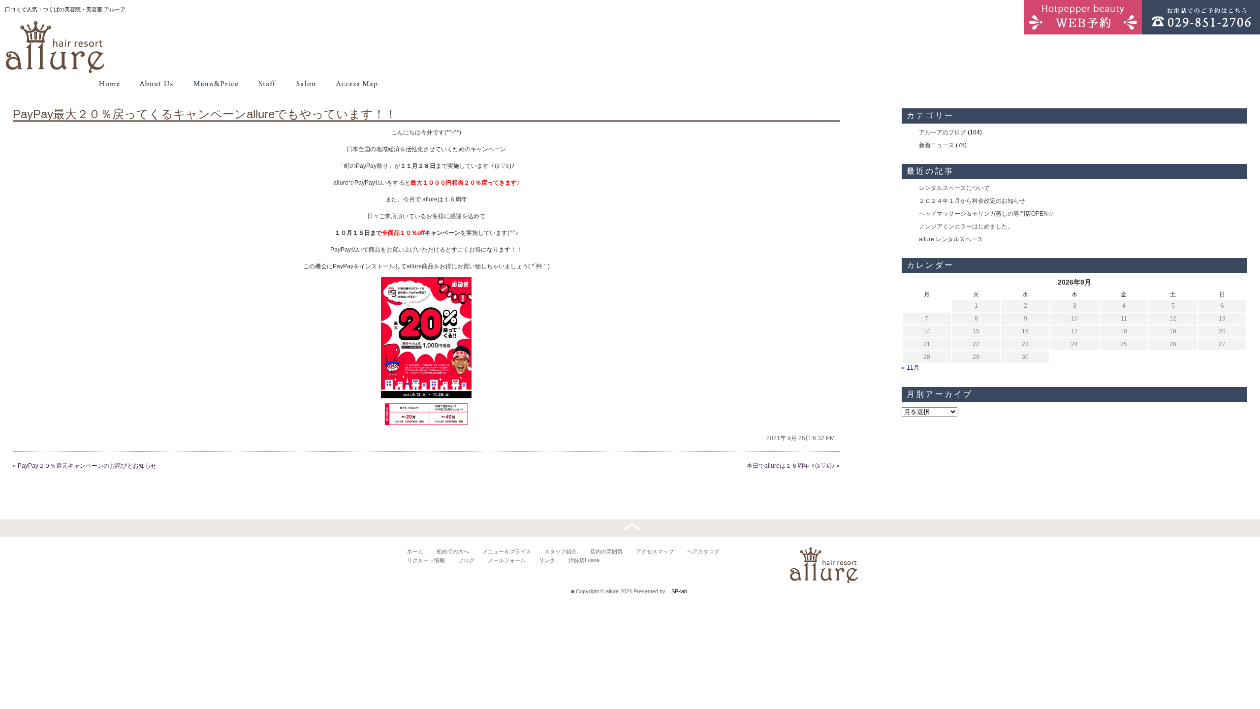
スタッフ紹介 (560, 551)
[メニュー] (215, 84)
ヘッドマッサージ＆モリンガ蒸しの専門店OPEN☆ (986, 213)
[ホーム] (109, 84)
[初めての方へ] (156, 84)
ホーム (415, 551)
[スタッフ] (266, 84)
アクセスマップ (655, 551)
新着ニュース (936, 145)
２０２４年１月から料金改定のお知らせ (972, 200)
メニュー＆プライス (506, 551)
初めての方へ (453, 551)
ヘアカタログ (703, 551)
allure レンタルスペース (951, 239)
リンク (547, 560)
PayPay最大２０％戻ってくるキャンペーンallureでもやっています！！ (205, 114)
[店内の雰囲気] (305, 84)
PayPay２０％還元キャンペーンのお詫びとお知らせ (87, 465)
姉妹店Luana (583, 560)
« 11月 (910, 367)
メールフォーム (507, 560)
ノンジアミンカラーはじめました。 (966, 226)
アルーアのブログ (942, 132)
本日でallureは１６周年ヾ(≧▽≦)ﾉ (791, 465)
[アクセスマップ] (357, 84)
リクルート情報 (426, 560)
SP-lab (679, 591)
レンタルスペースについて (954, 188)
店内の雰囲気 (606, 551)
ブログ (466, 560)
